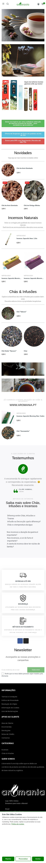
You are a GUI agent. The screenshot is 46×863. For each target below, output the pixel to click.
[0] (42, 4)
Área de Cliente (7, 723)
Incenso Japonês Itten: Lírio (27, 238)
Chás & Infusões (8, 753)
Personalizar (23, 859)
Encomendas (6, 727)
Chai (25, 351)
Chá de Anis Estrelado (25, 168)
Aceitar (38, 859)
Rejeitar (8, 859)
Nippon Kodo (21, 235)
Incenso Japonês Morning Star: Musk (34, 278)
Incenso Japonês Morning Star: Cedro (30, 416)
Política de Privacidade (10, 700)
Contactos (6, 738)
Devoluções (6, 730)
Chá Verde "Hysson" (9, 351)
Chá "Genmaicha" (23, 431)
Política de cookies (17, 824)
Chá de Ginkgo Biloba (32, 205)
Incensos (5, 750)
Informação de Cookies (10, 708)
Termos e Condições (9, 697)
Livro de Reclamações (10, 711)
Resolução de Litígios (9, 704)
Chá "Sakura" (21, 312)
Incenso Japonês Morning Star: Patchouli (12, 278)
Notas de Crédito (8, 734)
